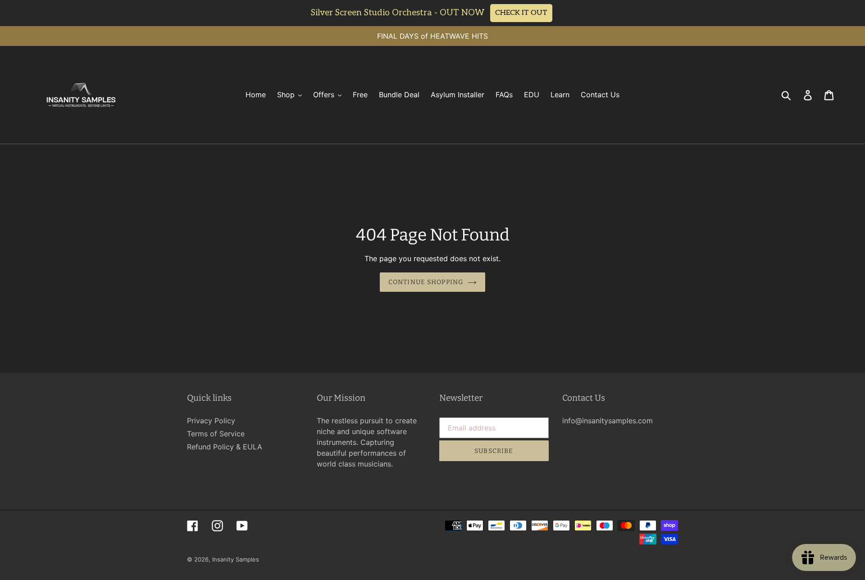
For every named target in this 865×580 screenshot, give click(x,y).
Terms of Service (216, 433)
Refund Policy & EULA (224, 446)
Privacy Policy (211, 420)
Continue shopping (425, 282)
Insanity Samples (235, 559)
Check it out (521, 13)
